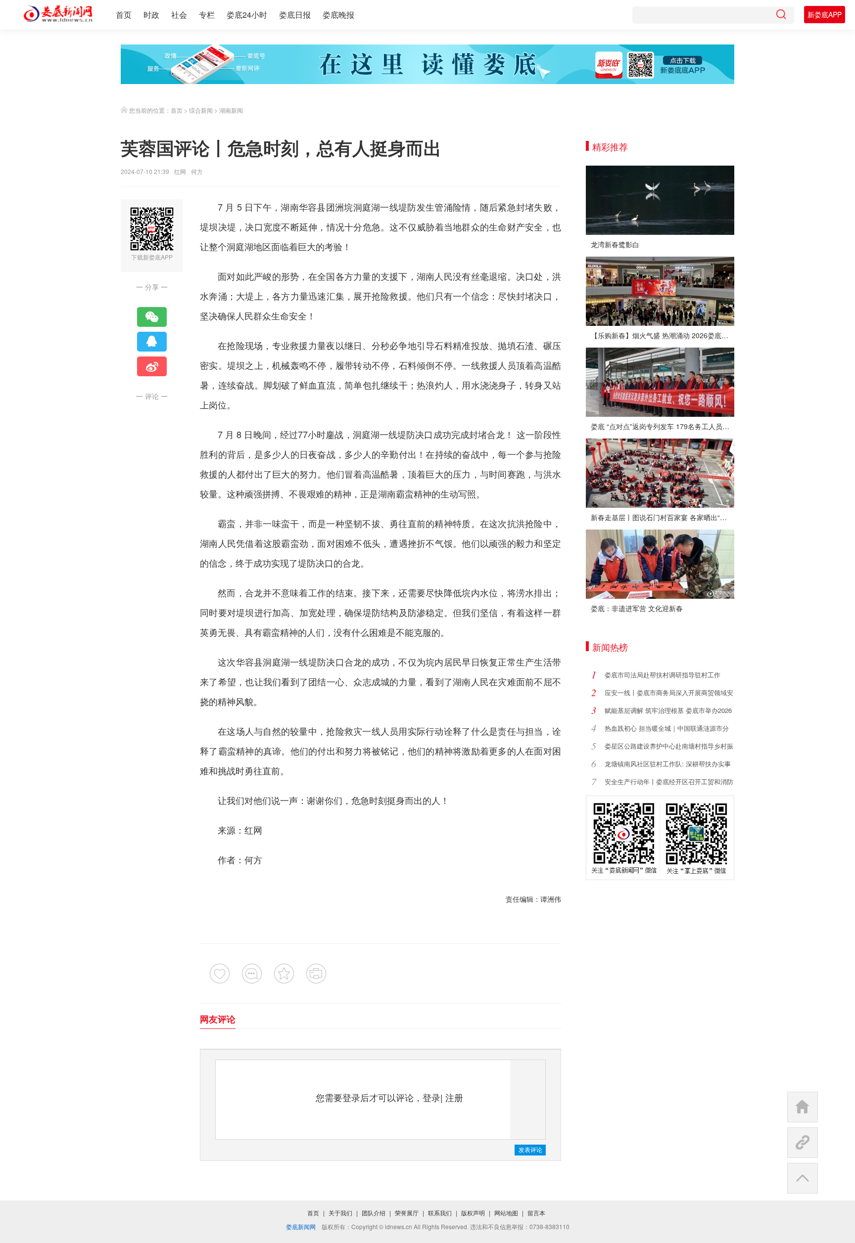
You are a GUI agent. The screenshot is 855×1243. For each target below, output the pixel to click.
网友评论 (218, 1019)
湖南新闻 (231, 110)
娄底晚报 (338, 14)
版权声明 (473, 1212)
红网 (180, 171)
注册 (454, 1097)
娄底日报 (295, 14)
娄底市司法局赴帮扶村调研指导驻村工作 (662, 674)
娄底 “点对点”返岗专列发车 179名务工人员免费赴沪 (662, 426)
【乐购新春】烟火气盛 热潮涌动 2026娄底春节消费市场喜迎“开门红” (662, 335)
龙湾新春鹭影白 (615, 244)
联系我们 (440, 1212)
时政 (151, 14)
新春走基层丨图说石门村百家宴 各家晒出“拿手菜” (662, 517)
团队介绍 (373, 1212)
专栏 (207, 14)
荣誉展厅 (407, 1212)
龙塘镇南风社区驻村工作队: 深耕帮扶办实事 (668, 763)
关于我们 (340, 1212)
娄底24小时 (247, 14)
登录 (431, 1097)
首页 (124, 14)
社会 (179, 14)
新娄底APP (825, 14)
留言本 (536, 1212)
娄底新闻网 (301, 1226)
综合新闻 (201, 110)
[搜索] (780, 15)
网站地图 (506, 1212)
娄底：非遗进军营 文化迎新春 (637, 608)
